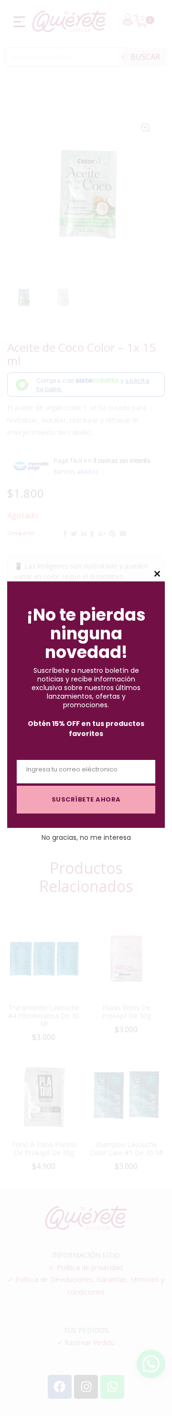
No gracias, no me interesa (86, 837)
